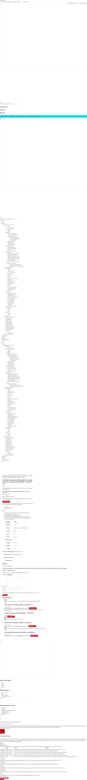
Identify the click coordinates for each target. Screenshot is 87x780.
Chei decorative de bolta (12, 297)
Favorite (2, 110)
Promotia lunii (12, 116)
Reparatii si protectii (9, 246)
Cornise (9, 309)
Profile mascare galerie (12, 288)
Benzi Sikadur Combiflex (14, 237)
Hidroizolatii (8, 232)
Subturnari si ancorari (11, 247)
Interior (9, 313)
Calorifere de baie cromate (10, 327)
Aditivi (9, 229)
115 (14, 548)
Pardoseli (7, 226)
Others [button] (1, 772)
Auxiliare (9, 231)
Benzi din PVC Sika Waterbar (15, 238)
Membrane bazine (11, 242)
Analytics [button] (1, 765)
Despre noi (23, 116)
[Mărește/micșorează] (1, 778)
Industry (7, 262)
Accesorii (7, 312)
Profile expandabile (13, 239)
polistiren (11, 504)
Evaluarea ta (5, 574)
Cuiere (9, 332)
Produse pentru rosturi (12, 236)
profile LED (15, 504)
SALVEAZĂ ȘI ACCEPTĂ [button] (4, 776)
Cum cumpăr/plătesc (30, 116)
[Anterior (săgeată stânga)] (1, 779)
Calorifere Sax (8, 318)
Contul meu (3, 107)
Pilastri (9, 284)
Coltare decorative (11, 299)
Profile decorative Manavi (12, 475)
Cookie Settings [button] (3, 728)
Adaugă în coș (6, 501)
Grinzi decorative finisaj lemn (13, 278)
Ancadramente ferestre (12, 293)
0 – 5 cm (15, 545)
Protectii (9, 249)
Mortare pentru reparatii (12, 248)
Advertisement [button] (2, 769)
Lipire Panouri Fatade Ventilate (15, 264)
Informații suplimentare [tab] (9, 507)
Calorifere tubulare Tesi (10, 317)
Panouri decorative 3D (12, 282)
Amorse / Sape (10, 227)
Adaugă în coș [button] (33, 608)
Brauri (9, 269)
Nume (4, 588)
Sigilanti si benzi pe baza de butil (13, 256)
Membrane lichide (11, 243)
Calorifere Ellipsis (9, 322)
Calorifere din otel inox (10, 328)
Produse (6, 116)
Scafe (9, 411)
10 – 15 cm (16, 542)
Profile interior (8, 268)
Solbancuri (10, 304)
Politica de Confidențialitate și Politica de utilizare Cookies (51, 727)
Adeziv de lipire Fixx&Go (18, 554)
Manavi (21, 504)
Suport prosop (10, 333)
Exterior (9, 314)
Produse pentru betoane (10, 228)
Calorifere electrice (9, 329)
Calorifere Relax (8, 323)
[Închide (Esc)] (8, 778)
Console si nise (10, 274)
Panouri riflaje (10, 401)
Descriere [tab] (6, 506)
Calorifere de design (9, 324)
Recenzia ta (5, 586)
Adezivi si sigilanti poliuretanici (13, 253)
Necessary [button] (2, 742)
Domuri (9, 277)
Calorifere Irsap (6, 315)
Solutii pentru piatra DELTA (8, 334)
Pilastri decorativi (11, 303)
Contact (37, 116)
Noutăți (2, 113)
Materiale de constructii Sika (9, 224)
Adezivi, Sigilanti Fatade (12, 263)
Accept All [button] (7, 728)
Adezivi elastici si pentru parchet (13, 258)
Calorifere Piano (9, 319)
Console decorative (11, 421)
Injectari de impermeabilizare (13, 234)
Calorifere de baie (9, 325)
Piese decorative (11, 283)
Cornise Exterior (11, 302)
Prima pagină (5, 475)
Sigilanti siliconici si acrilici (12, 254)
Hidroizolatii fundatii (11, 244)
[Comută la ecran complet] (3, 778)
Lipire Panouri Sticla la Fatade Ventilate (17, 266)
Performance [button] (2, 761)
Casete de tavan (11, 271)
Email (4, 590)
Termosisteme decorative (12, 305)
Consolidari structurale (12, 251)
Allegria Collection (9, 307)
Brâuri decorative (11, 294)
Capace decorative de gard (12, 416)
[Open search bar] (0, 102)
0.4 (14, 539)
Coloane (9, 273)
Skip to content (2, 0)
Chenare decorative (11, 272)
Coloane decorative (11, 298)
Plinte (9, 310)
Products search (4, 103)
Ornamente (10, 279)
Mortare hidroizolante (12, 233)
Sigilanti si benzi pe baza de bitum (14, 257)
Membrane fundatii (11, 241)
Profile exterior (8, 292)
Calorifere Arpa (8, 320)
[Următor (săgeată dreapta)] (3, 779)
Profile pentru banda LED (12, 287)
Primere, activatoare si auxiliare (13, 261)
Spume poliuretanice (11, 259)
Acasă (2, 116)
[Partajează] (5, 778)
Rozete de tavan (11, 289)
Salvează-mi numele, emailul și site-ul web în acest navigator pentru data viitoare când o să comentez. (21, 592)
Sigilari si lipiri (8, 252)
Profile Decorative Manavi (8, 267)
